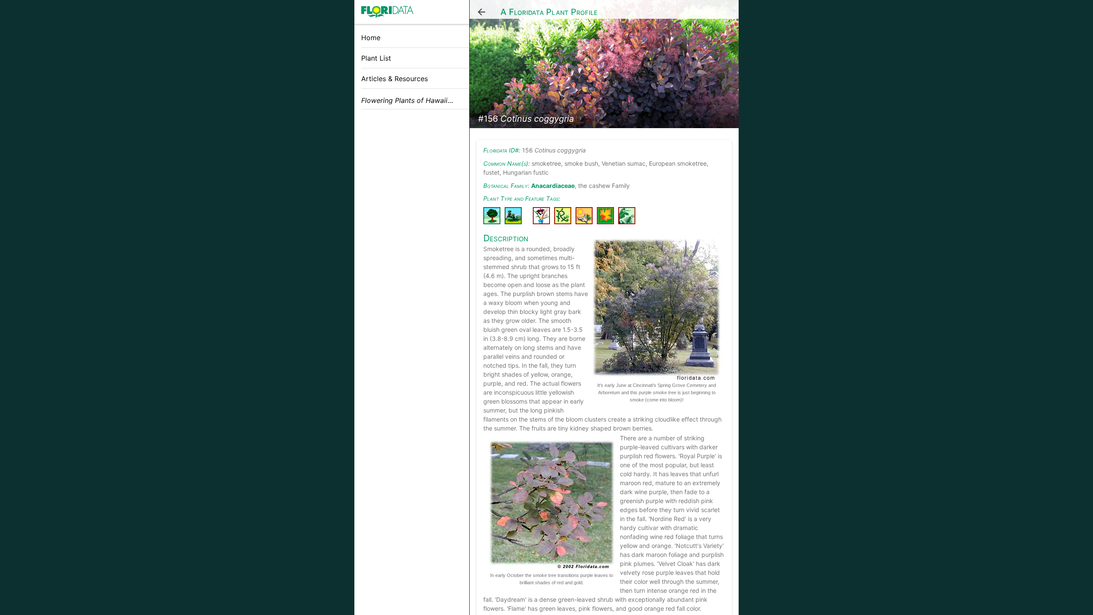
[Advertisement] (411, 176)
